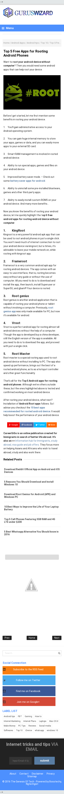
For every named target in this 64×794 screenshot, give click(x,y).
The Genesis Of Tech (22, 781)
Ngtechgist (32, 784)
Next (56, 637)
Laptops (42, 721)
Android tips (9, 716)
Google (14, 425)
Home (32, 637)
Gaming (28, 716)
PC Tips (22, 726)
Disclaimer (37, 773)
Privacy (51, 773)
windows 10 (52, 730)
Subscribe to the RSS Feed (28, 669)
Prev (7, 637)
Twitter (41, 425)
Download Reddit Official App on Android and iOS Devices (32, 470)
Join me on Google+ (28, 701)
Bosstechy (55, 781)
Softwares (8, 730)
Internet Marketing (12, 721)
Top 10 (19, 730)
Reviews (32, 726)
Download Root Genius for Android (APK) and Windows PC (29, 495)
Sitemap (32, 776)
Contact (24, 773)
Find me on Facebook (28, 691)
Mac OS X (53, 721)
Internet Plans (29, 721)
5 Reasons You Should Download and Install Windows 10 (29, 483)
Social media (45, 726)
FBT (20, 716)
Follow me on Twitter (28, 680)
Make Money (9, 726)
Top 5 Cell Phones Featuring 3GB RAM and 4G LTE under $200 (29, 520)
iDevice (28, 730)
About (13, 773)
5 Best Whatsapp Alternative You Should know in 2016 (31, 533)
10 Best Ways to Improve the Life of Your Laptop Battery (31, 508)
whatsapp (39, 730)
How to (38, 716)
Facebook (27, 425)
